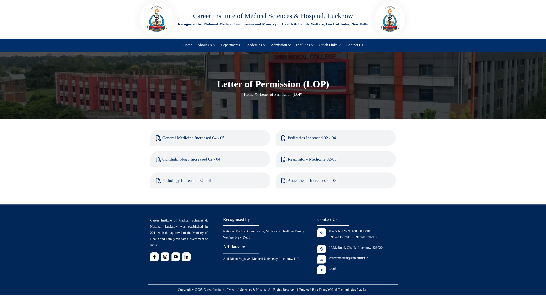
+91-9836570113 (341, 237)
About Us (204, 45)
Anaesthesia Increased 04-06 (312, 180)
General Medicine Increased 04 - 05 (193, 138)
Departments (230, 45)
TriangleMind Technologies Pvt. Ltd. (343, 289)
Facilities (303, 45)
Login (333, 268)
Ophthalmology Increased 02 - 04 (191, 159)
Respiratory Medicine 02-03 (312, 159)
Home (187, 45)
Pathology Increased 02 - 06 (186, 180)
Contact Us (354, 45)
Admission (279, 45)
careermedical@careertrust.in (348, 258)
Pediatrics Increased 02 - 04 (312, 138)
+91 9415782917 (366, 237)
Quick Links (328, 45)
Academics (253, 45)
